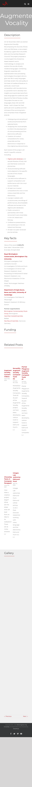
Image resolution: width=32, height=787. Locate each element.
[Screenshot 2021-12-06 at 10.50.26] (10, 671)
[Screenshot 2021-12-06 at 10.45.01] (10, 655)
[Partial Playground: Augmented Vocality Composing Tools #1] (25, 352)
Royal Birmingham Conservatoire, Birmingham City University (15, 256)
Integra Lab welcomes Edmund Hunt (17, 477)
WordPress (16, 728)
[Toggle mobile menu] (28, 4)
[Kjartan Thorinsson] (10, 574)
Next (24, 716)
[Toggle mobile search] (25, 4)
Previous (8, 716)
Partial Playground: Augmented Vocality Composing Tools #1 (26, 373)
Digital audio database (15, 159)
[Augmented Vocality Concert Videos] (7, 353)
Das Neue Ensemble (11, 321)
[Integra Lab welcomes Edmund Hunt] (16, 446)
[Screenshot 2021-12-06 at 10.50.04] (10, 702)
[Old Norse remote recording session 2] (10, 624)
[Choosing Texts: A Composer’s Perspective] (7, 446)
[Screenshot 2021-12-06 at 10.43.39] (10, 640)
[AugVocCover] (10, 561)
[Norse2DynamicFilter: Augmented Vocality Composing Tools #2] (16, 353)
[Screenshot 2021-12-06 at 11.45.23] (10, 686)
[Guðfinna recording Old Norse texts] (10, 590)
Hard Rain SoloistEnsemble (13, 316)
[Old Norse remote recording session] (10, 607)
